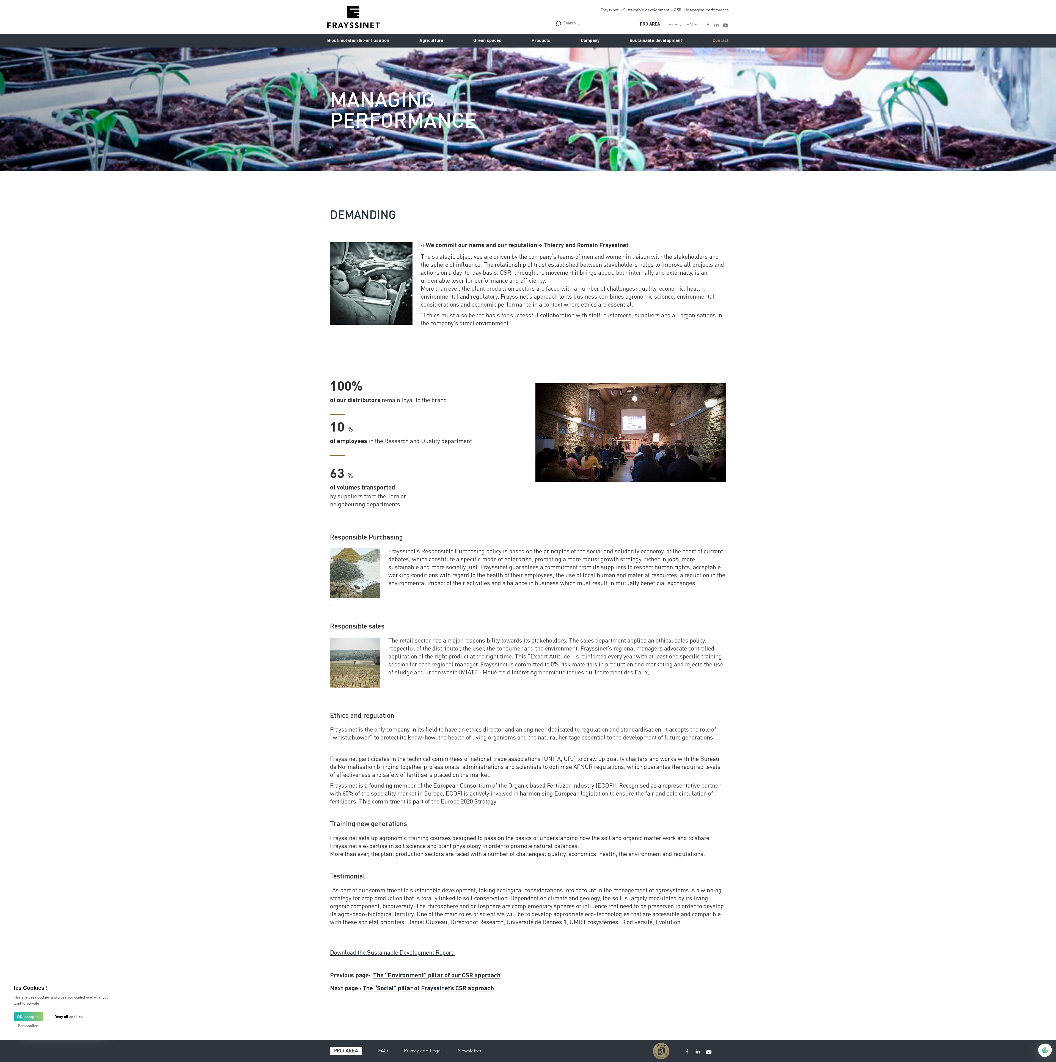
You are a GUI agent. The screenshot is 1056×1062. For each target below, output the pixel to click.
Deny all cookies (68, 1017)
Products (541, 40)
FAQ (383, 1050)
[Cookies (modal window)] (1045, 1050)
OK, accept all (29, 1017)
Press (675, 24)
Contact (721, 40)
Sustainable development (655, 40)
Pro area (346, 1050)
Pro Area (650, 24)
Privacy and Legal (423, 1050)
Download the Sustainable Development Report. (392, 952)
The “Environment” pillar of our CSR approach (437, 976)
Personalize (28, 1026)
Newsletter (470, 1050)
